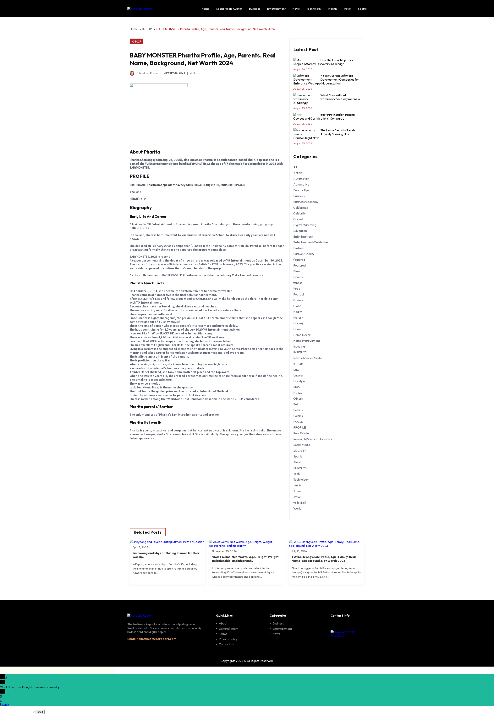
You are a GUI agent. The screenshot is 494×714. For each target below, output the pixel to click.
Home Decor (301, 335)
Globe (297, 306)
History (298, 317)
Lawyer (298, 375)
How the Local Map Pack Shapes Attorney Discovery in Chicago (323, 62)
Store (297, 462)
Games (298, 300)
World (297, 508)
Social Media (301, 445)
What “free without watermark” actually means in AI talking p (326, 99)
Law (296, 369)
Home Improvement (306, 341)
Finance (298, 277)
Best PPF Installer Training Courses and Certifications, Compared (324, 116)
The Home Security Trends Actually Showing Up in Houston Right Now (324, 134)
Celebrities (300, 207)
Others (298, 398)
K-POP (147, 29)
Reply (5, 704)
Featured (299, 265)
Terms (223, 634)
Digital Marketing (304, 225)
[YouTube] (360, 624)
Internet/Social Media (307, 358)
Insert (40, 712)
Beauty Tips (301, 190)
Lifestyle (299, 381)
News (296, 8)
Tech (296, 474)
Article (297, 173)
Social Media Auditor (229, 8)
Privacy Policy (228, 639)
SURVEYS (300, 468)
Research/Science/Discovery (312, 439)
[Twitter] (351, 624)
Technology (313, 8)
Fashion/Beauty (303, 254)
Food (296, 288)
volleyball (299, 503)
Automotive (301, 184)
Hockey (298, 323)
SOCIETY (299, 450)
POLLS (298, 422)
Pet (295, 404)
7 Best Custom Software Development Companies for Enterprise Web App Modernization (326, 79)
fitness (297, 283)
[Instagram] (342, 624)
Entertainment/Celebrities (310, 242)
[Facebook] (334, 624)
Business (254, 8)
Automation (301, 179)
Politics (298, 410)
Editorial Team (228, 628)
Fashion (298, 248)
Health (332, 8)
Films (296, 271)
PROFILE (299, 427)
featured (299, 260)
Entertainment (276, 8)
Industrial (299, 346)
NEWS (297, 393)
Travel (347, 8)
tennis (297, 485)
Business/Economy (305, 202)
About (223, 623)
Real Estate (301, 433)
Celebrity (299, 213)
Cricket (298, 219)
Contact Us (226, 644)
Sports (362, 8)
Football (298, 294)
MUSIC (298, 387)
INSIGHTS (300, 352)
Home (205, 8)
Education (300, 231)
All (295, 167)
